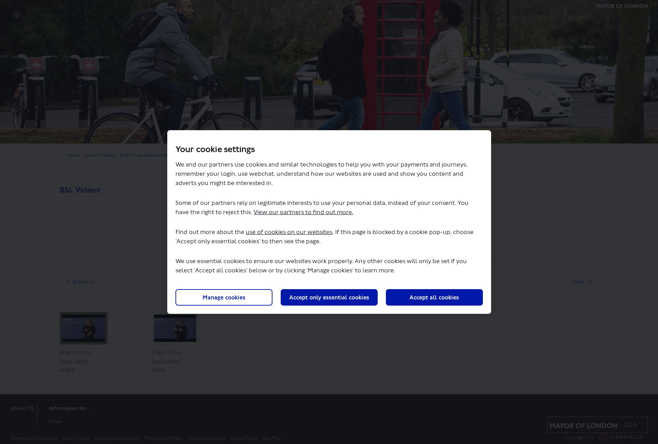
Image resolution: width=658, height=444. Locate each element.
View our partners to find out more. (303, 212)
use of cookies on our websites (289, 232)
